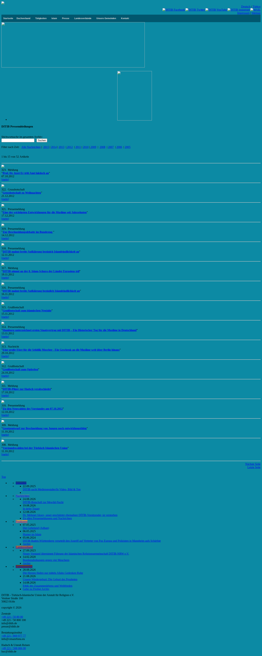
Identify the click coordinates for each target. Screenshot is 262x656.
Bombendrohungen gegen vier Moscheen (46, 560)
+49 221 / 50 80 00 (12, 616)
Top (3, 476)
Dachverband (23, 18)
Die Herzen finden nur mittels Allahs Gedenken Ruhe (53, 572)
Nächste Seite (253, 464)
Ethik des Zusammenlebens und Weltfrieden (47, 585)
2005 (127, 147)
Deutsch (245, 6)
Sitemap (256, 12)
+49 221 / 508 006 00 (13, 648)
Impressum (243, 12)
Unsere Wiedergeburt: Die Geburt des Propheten (50, 579)
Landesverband (24, 547)
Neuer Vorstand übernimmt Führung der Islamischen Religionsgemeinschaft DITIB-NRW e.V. (76, 553)
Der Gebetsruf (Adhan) (36, 527)
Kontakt (125, 18)
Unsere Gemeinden (106, 18)
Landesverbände (82, 18)
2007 (111, 147)
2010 (86, 147)
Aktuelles (21, 482)
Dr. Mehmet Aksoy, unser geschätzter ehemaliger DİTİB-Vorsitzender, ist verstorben (70, 515)
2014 (54, 147)
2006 (119, 147)
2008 (102, 147)
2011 (78, 147)
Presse (65, 18)
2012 (69, 147)
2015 (46, 147)
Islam (54, 18)
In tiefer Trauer (31, 508)
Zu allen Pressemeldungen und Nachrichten (47, 518)
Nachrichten (22, 495)
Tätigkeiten (41, 18)
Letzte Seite (254, 467)
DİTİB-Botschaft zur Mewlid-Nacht (43, 502)
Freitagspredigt (24, 566)
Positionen (21, 521)
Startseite (8, 18)
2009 (93, 147)
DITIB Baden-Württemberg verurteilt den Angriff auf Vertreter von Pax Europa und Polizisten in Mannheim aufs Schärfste (92, 540)
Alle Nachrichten (31, 147)
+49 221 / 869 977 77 (13, 635)
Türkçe (257, 6)
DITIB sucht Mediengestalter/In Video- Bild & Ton (52, 489)
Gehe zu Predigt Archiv (36, 588)
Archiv (27, 544)
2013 (61, 147)
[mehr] (5, 179)
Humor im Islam (32, 534)
